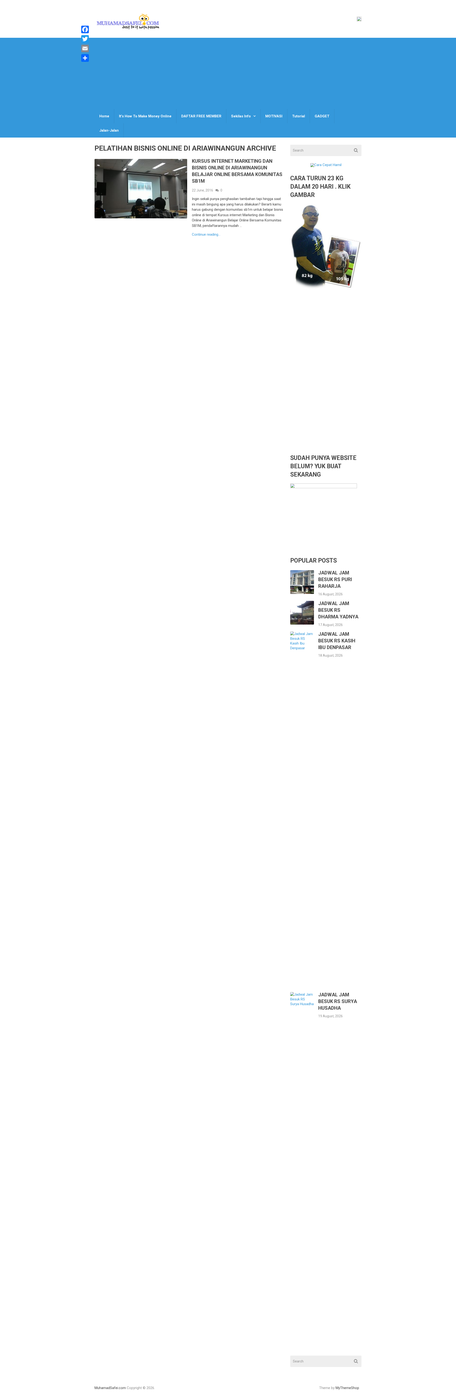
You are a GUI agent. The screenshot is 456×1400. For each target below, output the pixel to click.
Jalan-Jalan (109, 130)
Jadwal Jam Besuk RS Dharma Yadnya (338, 610)
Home (104, 116)
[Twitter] (85, 39)
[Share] (85, 58)
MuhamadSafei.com (110, 1388)
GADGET (322, 116)
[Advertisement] (228, 73)
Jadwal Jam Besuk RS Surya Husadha (337, 1001)
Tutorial (298, 116)
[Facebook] (85, 29)
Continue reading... (206, 234)
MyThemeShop (347, 1388)
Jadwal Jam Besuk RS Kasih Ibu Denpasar (336, 640)
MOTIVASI (273, 116)
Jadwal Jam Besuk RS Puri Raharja (335, 579)
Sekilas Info (241, 116)
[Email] (85, 48)
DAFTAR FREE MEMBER (201, 116)
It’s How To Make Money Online (145, 116)
